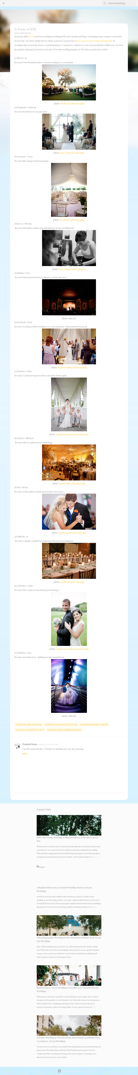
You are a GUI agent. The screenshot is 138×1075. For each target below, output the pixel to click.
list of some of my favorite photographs (93, 40)
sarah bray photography (72, 219)
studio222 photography (72, 103)
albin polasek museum (28, 724)
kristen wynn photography (72, 532)
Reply (25, 753)
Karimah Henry (30, 744)
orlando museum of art (29, 729)
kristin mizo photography (72, 483)
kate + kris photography (72, 152)
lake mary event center (94, 724)
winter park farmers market (64, 729)
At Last (31, 36)
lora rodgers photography (72, 269)
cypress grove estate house (60, 724)
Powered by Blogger (70, 1070)
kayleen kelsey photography (72, 367)
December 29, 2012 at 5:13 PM (48, 744)
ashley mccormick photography (72, 434)
